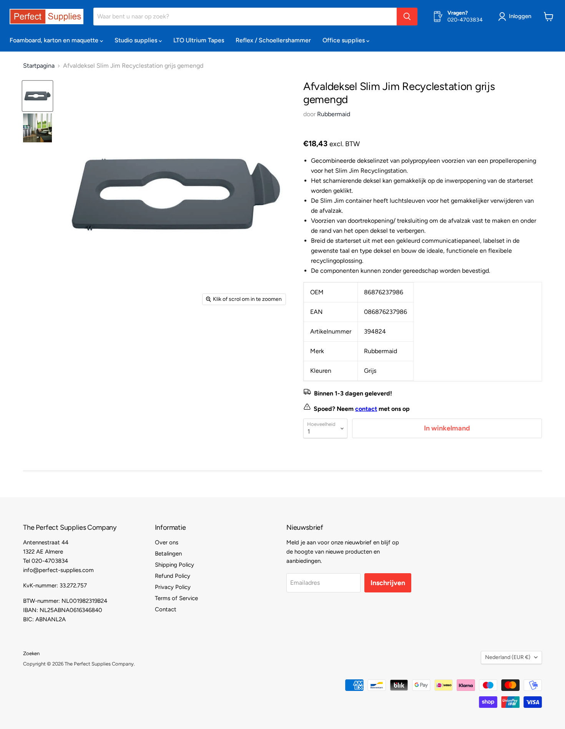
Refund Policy (172, 575)
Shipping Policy (174, 564)
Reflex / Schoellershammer (273, 40)
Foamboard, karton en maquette (55, 40)
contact (366, 408)
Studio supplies (137, 40)
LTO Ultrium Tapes (198, 40)
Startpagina (39, 65)
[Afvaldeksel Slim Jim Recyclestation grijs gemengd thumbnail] (37, 96)
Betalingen (168, 553)
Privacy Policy (173, 587)
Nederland (507, 657)
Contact (165, 609)
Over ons (166, 542)
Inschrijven (388, 583)
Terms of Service (176, 598)
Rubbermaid (333, 114)
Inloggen (520, 16)
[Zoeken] (407, 16)
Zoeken (31, 653)
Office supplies (344, 40)
